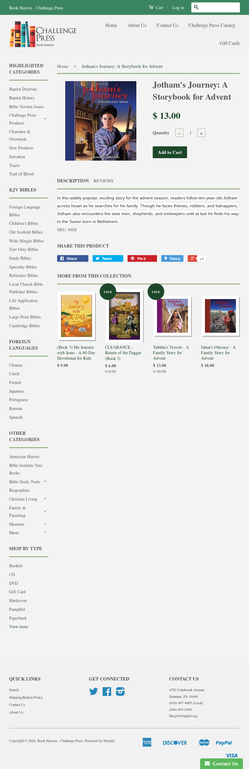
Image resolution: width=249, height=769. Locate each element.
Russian (15, 408)
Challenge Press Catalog (212, 25)
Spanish (15, 417)
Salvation (17, 156)
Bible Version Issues (26, 106)
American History (24, 456)
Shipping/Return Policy (26, 697)
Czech (14, 373)
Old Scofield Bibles (26, 232)
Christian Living (23, 499)
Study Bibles (20, 258)
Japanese (16, 391)
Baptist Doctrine (23, 89)
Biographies (19, 490)
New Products (21, 148)
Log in (178, 7)
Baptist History (22, 98)
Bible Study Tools (24, 481)
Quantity (161, 132)
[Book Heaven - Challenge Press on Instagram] (120, 693)
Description (73, 181)
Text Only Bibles (23, 249)
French (15, 382)
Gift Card (17, 591)
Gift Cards (230, 43)
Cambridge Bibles (24, 325)
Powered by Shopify (100, 740)
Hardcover (18, 600)
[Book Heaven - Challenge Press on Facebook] (106, 693)
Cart (159, 7)
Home (111, 25)
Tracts (14, 165)
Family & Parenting (17, 511)
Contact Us (167, 25)
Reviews (103, 181)
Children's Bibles (23, 223)
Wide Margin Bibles (26, 241)
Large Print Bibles (25, 317)
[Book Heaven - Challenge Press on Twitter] (93, 693)
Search (14, 689)
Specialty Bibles (23, 267)
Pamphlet (17, 609)
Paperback (18, 618)
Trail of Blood (21, 174)
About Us (137, 25)
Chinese (15, 365)
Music (14, 532)
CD (12, 574)
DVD (13, 583)
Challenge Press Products (22, 118)
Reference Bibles (23, 275)
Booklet (15, 565)
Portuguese (18, 399)
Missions (16, 524)
